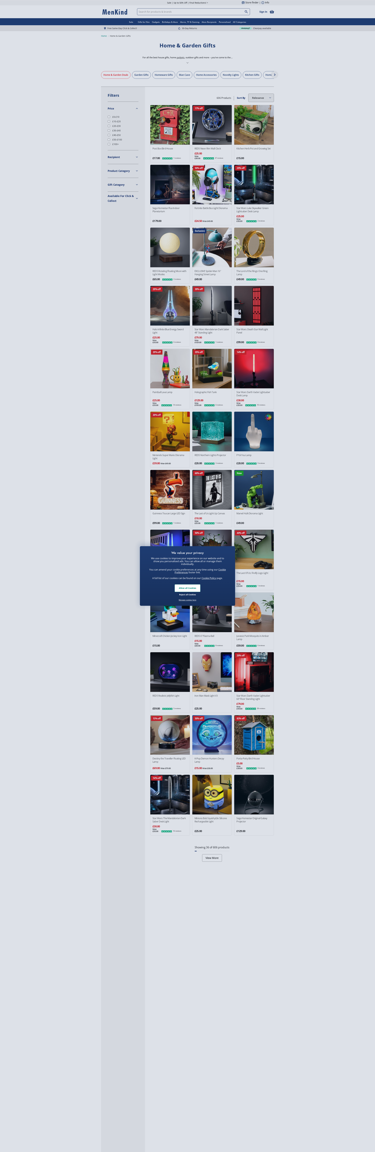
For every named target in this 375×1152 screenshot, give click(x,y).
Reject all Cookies (187, 594)
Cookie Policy (209, 578)
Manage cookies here (187, 600)
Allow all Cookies (187, 588)
